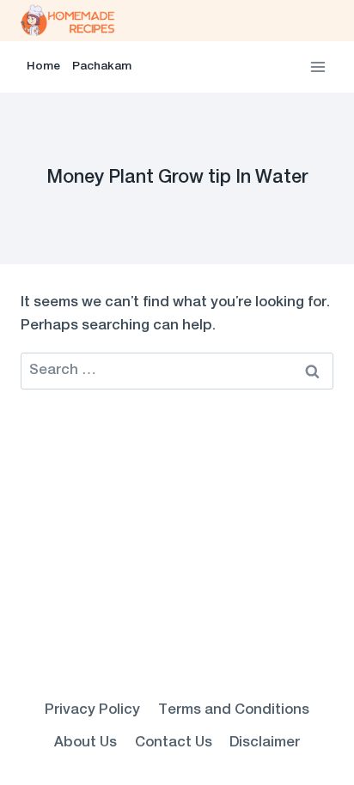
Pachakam (101, 67)
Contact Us (173, 743)
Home (43, 67)
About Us (85, 743)
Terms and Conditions (233, 710)
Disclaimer (264, 743)
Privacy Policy (92, 710)
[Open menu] (317, 66)
